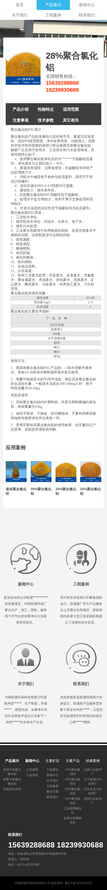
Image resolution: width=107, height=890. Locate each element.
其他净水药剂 (12, 789)
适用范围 (71, 109)
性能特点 (46, 109)
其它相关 (71, 120)
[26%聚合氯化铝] (90, 481)
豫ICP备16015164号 (79, 883)
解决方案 (52, 791)
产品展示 (53, 5)
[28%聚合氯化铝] (65, 481)
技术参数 (46, 120)
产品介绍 (21, 109)
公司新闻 (32, 769)
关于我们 (20, 15)
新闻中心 (87, 5)
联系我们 (87, 15)
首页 (20, 5)
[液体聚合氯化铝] (16, 481)
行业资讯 (32, 775)
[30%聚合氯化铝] (41, 481)
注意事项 (21, 120)
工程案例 (53, 15)
